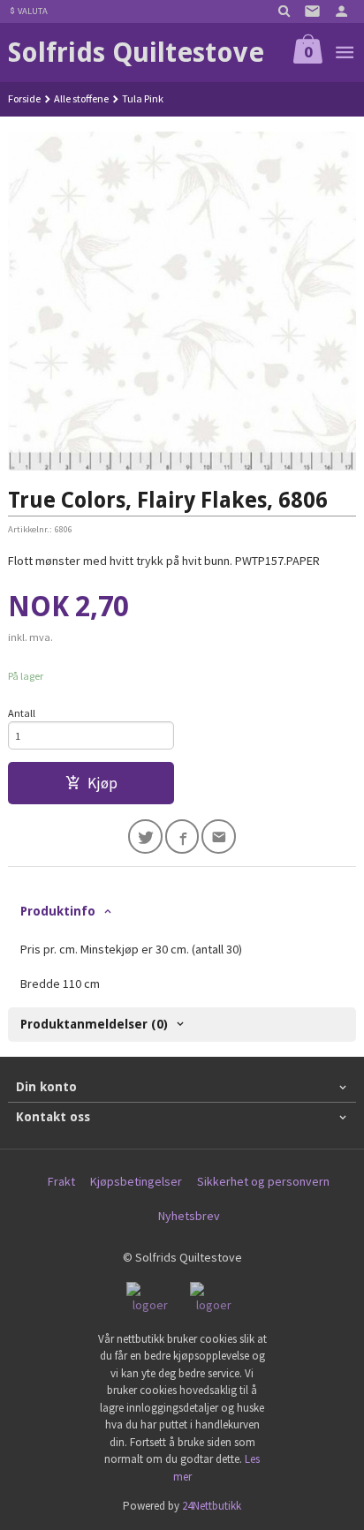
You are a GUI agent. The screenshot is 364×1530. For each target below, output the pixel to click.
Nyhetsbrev (189, 1216)
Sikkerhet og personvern (263, 1181)
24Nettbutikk (211, 1505)
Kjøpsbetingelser (136, 1181)
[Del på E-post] (218, 836)
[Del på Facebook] (182, 836)
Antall (21, 713)
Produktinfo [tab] (57, 911)
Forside (24, 98)
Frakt (61, 1181)
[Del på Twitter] (145, 836)
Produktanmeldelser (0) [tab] (94, 1024)
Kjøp (102, 783)
